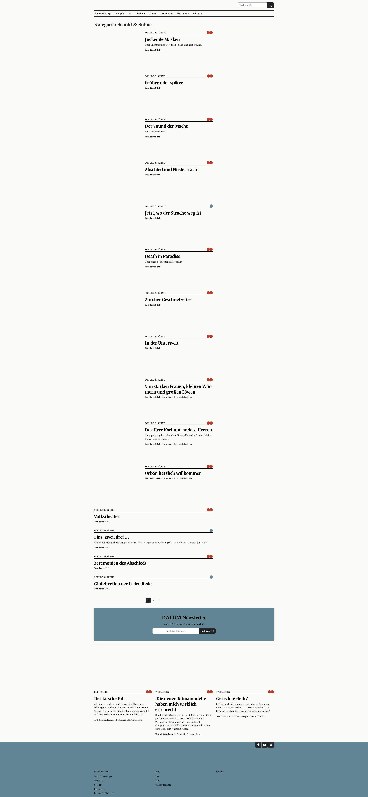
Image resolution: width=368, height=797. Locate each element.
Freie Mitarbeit (166, 13)
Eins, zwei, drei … (111, 537)
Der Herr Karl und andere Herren (178, 429)
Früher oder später (164, 82)
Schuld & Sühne (155, 33)
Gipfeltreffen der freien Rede (123, 583)
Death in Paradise (162, 256)
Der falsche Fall (109, 698)
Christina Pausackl (106, 720)
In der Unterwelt (161, 342)
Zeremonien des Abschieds (120, 563)
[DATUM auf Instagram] (271, 745)
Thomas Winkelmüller (230, 716)
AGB (157, 781)
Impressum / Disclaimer (104, 793)
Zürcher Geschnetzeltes (168, 299)
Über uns (97, 785)
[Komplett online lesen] (211, 206)
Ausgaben (120, 13)
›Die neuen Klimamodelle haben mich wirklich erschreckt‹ (180, 704)
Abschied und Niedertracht (172, 169)
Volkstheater (106, 516)
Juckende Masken (162, 39)
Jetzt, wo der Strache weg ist (173, 212)
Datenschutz (99, 789)
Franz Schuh (155, 50)
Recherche (101, 692)
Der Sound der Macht (166, 126)
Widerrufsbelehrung (163, 785)
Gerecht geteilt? (232, 698)
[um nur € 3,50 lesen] (210, 32)
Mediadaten (98, 781)
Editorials (197, 13)
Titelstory (162, 692)
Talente (152, 13)
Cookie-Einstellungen (103, 776)
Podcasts (141, 13)
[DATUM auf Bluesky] (265, 745)
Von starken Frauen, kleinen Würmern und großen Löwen (178, 389)
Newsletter (182, 13)
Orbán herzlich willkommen (173, 473)
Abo (131, 13)
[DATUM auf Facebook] (258, 745)
